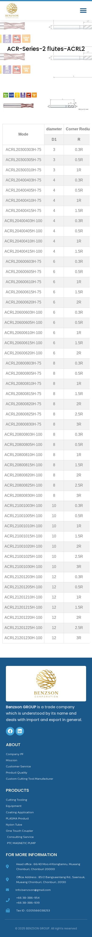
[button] (83, 10)
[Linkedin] (20, 731)
